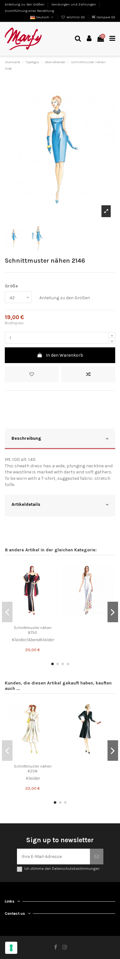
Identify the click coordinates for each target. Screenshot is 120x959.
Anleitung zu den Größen (25, 4)
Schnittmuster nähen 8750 (33, 630)
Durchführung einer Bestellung (29, 11)
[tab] (60, 439)
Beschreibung (26, 438)
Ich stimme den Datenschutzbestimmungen (62, 869)
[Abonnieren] (96, 856)
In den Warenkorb (64, 355)
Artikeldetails (26, 504)
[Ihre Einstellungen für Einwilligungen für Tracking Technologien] (11, 948)
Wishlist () (76, 17)
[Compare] (53, 579)
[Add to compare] (88, 374)
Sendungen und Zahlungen (74, 4)
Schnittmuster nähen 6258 (33, 768)
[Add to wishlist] (32, 374)
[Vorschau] (53, 590)
